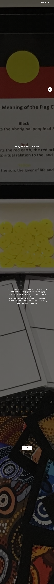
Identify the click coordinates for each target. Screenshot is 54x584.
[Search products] (50, 89)
